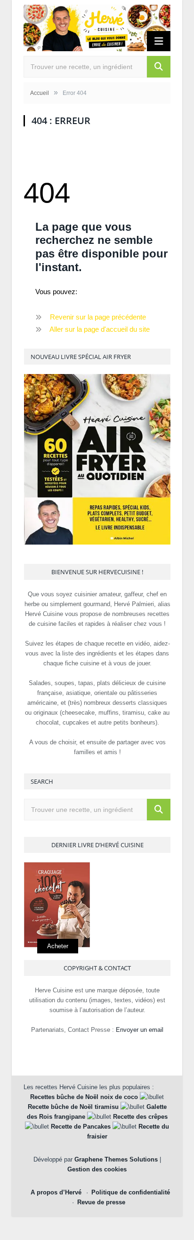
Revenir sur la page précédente (98, 317)
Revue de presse (101, 1202)
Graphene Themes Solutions (116, 1159)
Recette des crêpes (140, 1116)
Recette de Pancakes (81, 1126)
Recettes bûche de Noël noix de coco (84, 1096)
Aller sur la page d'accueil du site (99, 329)
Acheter (57, 946)
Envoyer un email (139, 1029)
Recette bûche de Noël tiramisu (73, 1106)
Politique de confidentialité (130, 1192)
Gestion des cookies (97, 1169)
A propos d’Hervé (56, 1192)
